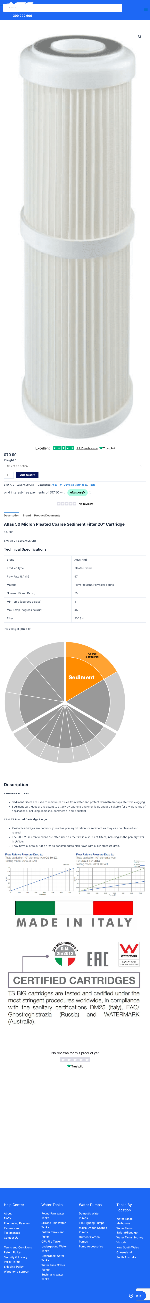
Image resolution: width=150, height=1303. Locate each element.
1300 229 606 (21, 16)
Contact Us (11, 1237)
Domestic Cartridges (75, 484)
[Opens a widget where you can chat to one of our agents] (135, 1296)
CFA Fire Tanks (51, 1241)
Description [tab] (11, 515)
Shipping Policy (14, 1266)
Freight (10, 460)
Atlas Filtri (57, 484)
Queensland (124, 1252)
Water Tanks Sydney (129, 1237)
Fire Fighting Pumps (91, 1222)
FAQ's (8, 1218)
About (8, 1213)
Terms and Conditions (18, 1247)
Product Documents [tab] (47, 515)
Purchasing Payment (17, 1223)
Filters (91, 484)
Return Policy (12, 1252)
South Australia (126, 1257)
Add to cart (27, 474)
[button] (139, 36)
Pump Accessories (91, 1246)
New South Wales (127, 1247)
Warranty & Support (16, 1271)
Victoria (121, 1242)
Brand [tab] (27, 515)
